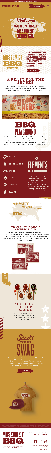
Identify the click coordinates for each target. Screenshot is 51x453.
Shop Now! (25, 371)
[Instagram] (40, 441)
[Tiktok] (45, 441)
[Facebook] (35, 441)
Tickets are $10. (25, 1)
